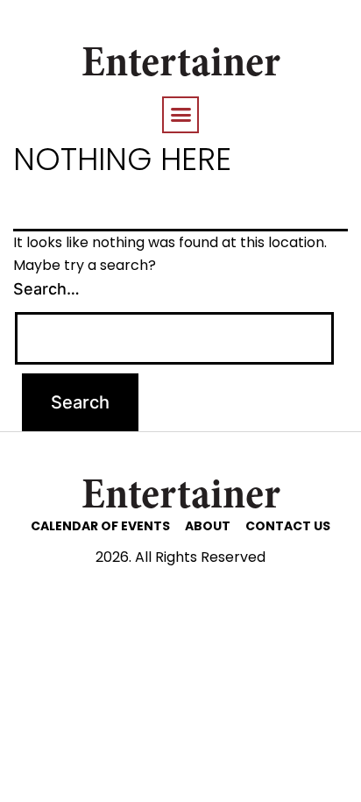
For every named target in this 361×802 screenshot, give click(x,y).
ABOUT (207, 526)
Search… (46, 289)
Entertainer (180, 66)
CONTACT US (287, 526)
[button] (180, 114)
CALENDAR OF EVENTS (100, 526)
